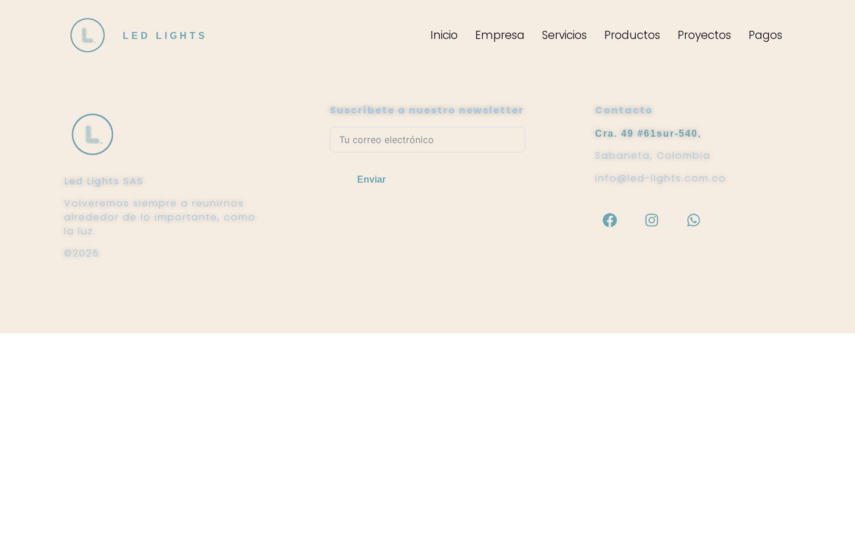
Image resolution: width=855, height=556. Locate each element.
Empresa (500, 35)
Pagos (765, 35)
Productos (632, 35)
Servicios (564, 35)
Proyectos (704, 35)
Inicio (444, 35)
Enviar (371, 179)
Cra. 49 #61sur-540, (648, 133)
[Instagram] (651, 219)
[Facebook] (609, 219)
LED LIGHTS (165, 36)
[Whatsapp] (693, 219)
